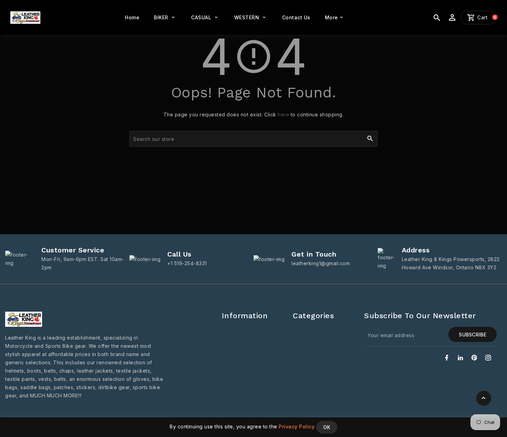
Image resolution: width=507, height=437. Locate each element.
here (283, 114)
